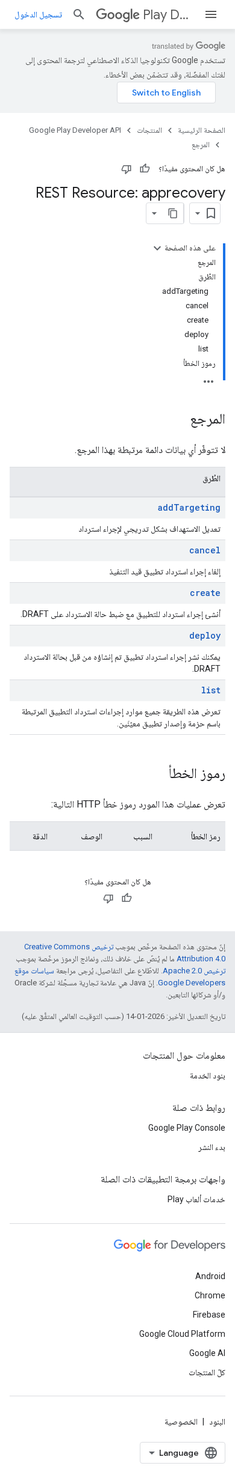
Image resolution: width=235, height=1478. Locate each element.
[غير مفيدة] (127, 169)
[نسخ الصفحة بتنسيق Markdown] (173, 213)
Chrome (210, 1295)
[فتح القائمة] (211, 14)
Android (210, 1276)
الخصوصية (181, 1421)
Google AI (207, 1353)
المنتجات (149, 130)
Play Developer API (168, 15)
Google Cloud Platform (182, 1334)
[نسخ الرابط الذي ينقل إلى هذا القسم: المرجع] (178, 420)
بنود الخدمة (207, 1075)
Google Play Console (186, 1128)
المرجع (201, 144)
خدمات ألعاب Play (196, 1199)
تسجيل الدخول (38, 14)
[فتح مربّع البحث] (79, 14)
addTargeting (189, 507)
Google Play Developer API (75, 130)
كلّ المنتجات (207, 1372)
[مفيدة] (145, 169)
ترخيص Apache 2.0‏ (194, 970)
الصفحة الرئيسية (201, 130)
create (205, 592)
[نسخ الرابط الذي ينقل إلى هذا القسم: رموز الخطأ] (157, 774)
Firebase (209, 1314)
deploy (205, 635)
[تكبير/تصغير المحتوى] (157, 248)
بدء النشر (211, 1147)
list (211, 690)
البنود (217, 1421)
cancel (205, 550)
